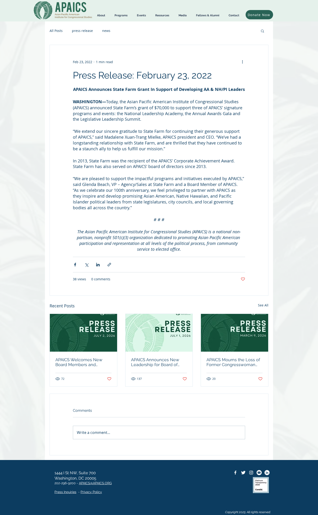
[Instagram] (251, 472)
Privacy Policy (91, 492)
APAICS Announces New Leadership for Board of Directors (155, 362)
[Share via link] (109, 264)
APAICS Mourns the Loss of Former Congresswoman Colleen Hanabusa (233, 362)
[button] (101, 15)
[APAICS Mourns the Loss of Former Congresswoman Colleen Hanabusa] (234, 333)
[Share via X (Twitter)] (86, 264)
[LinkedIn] (267, 472)
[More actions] (242, 62)
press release (82, 30)
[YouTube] (259, 472)
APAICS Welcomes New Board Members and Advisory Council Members (81, 362)
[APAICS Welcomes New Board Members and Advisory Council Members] (83, 333)
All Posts (56, 30)
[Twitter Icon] (243, 472)
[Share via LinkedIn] (98, 264)
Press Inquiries (65, 492)
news (106, 30)
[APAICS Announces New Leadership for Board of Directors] (159, 333)
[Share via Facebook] (75, 264)
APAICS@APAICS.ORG (95, 483)
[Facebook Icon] (235, 472)
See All (263, 305)
